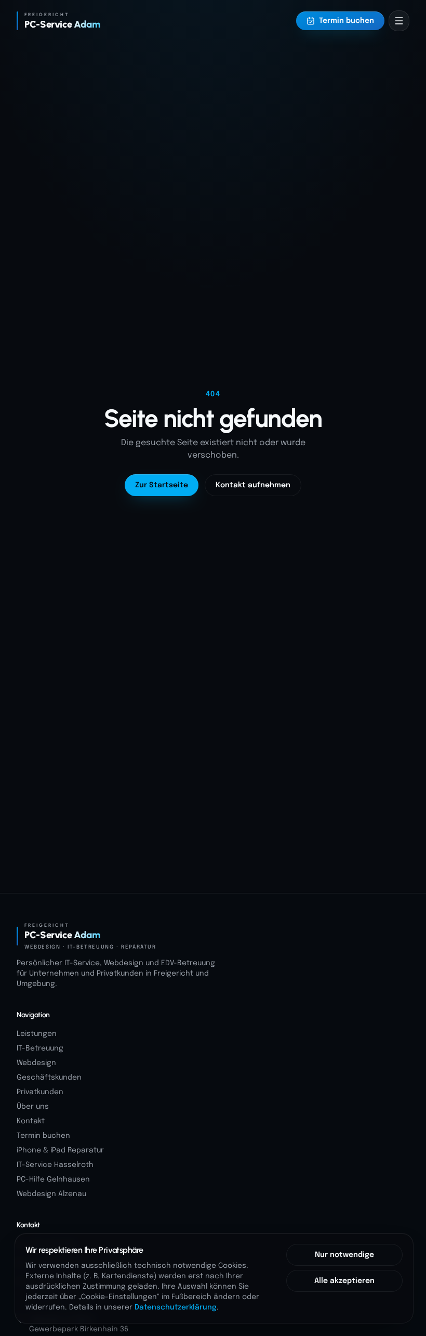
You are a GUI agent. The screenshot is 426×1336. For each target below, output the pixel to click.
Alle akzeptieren (344, 1281)
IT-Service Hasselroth (55, 1165)
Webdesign (36, 1063)
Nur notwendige (344, 1255)
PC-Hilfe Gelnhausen (53, 1179)
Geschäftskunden (49, 1077)
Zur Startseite (161, 485)
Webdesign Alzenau (51, 1194)
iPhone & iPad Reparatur (60, 1150)
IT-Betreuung (40, 1048)
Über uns (33, 1106)
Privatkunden (40, 1092)
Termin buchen (346, 20)
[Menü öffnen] (399, 20)
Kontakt (31, 1121)
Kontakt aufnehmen (253, 485)
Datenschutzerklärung (176, 1307)
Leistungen (37, 1033)
